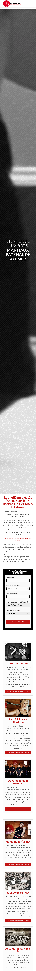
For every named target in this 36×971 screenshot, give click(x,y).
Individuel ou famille (13, 610)
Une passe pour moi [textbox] (13, 613)
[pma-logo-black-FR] (15, 3)
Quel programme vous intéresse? (17, 602)
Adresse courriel (12, 594)
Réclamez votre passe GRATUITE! (18, 621)
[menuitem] (30, 3)
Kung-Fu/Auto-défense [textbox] (14, 605)
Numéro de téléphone (13, 586)
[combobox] (18, 605)
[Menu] (30, 3)
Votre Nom (10, 577)
